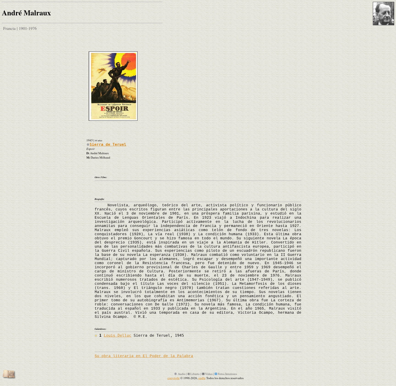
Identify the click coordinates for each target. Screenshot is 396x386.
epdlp (202, 378)
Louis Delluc (117, 335)
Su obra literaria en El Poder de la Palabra (144, 356)
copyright (174, 378)
